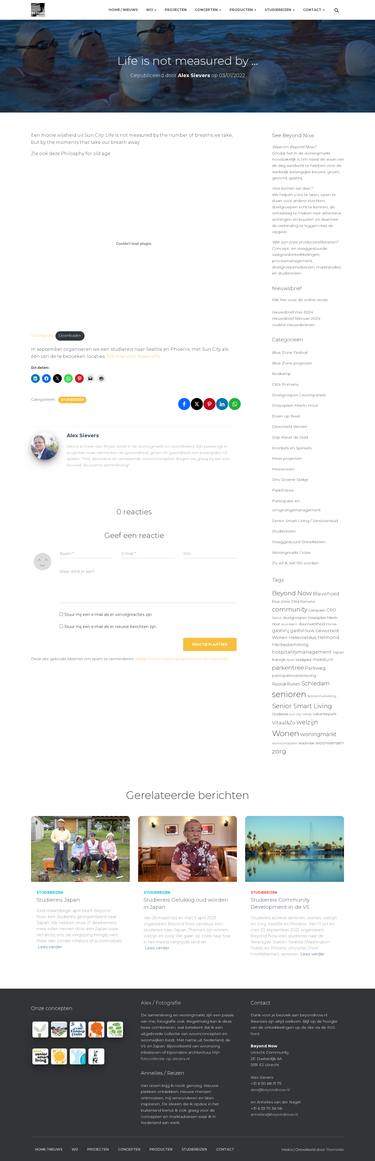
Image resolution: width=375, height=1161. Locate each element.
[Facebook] (184, 404)
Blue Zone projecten (292, 363)
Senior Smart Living (302, 706)
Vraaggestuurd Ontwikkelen (298, 541)
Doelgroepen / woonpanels (299, 394)
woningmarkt (318, 734)
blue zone (281, 601)
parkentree (288, 667)
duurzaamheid (312, 624)
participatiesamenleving (294, 675)
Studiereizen (278, 10)
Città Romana (285, 384)
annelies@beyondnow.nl (274, 1114)
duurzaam (289, 624)
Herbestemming (290, 644)
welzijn (307, 722)
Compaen (317, 610)
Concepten (207, 10)
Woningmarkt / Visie (291, 552)
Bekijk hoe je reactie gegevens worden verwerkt (181, 658)
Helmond (328, 637)
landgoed (303, 660)
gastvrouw (302, 630)
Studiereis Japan (58, 900)
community (289, 609)
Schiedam (315, 683)
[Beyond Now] (38, 10)
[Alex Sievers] (44, 445)
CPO (331, 610)
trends (307, 714)
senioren (289, 694)
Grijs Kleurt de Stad (290, 437)
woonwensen (329, 742)
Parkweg (315, 668)
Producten (242, 10)
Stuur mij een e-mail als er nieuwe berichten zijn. (110, 626)
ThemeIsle (335, 1149)
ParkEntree (283, 490)
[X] (197, 404)
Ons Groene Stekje (290, 479)
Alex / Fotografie (161, 1003)
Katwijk (279, 659)
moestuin (322, 659)
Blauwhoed (326, 593)
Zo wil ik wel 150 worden (295, 562)
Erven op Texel (286, 416)
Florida (331, 624)
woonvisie (306, 743)
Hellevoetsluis (303, 637)
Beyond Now (292, 593)
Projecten (176, 10)
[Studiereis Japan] (80, 848)
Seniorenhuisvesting (321, 696)
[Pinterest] (209, 404)
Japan (338, 652)
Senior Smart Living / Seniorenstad (305, 520)
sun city (295, 714)
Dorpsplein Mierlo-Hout (295, 405)
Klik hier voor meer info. (134, 356)
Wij (150, 10)
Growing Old (42, 335)
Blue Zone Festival (289, 352)
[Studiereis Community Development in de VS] (294, 848)
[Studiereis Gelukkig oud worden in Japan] (187, 848)
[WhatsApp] (235, 404)
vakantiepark (325, 714)
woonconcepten (284, 743)
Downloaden (70, 335)
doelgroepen (295, 617)
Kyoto (291, 660)
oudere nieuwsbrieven (293, 324)
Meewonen (283, 469)
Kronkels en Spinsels (292, 447)
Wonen (285, 733)
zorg (279, 751)
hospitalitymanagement (302, 652)
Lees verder (50, 946)
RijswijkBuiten (286, 684)
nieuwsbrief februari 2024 (296, 318)
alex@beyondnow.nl (270, 1089)
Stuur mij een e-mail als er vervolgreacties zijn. (108, 614)
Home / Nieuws (123, 10)
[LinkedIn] (222, 404)
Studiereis (280, 714)
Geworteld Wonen (289, 426)
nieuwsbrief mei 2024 (292, 312)
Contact (312, 10)
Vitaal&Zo (283, 722)
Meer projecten (287, 458)
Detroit (277, 618)
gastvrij (280, 630)
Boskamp (281, 373)
